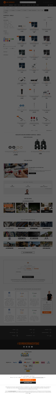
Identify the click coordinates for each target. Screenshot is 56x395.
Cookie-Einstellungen (38, 377)
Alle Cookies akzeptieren (27, 380)
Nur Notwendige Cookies (28, 382)
